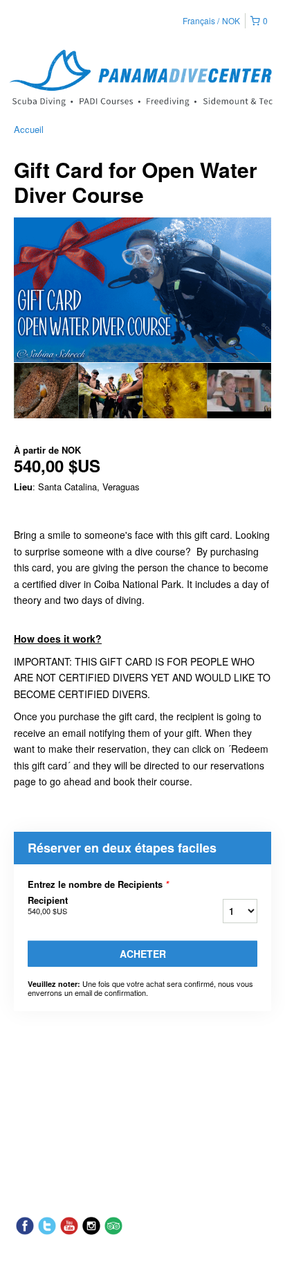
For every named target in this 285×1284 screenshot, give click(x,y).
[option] (46, 390)
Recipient (48, 905)
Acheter (143, 954)
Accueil (29, 129)
